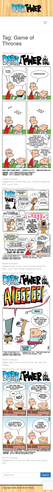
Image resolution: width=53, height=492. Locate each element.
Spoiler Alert (35, 460)
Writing (38, 269)
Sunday (44, 460)
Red (44, 362)
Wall (4, 463)
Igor (36, 362)
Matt (24, 181)
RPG (4, 184)
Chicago (12, 266)
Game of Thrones (15, 181)
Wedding (5, 365)
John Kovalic (29, 53)
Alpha (11, 362)
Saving (9, 184)
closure (19, 266)
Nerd (40, 362)
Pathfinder (35, 181)
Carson (17, 362)
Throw (15, 184)
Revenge (21, 269)
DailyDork (14, 179)
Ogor (29, 181)
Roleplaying (45, 181)
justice (10, 269)
